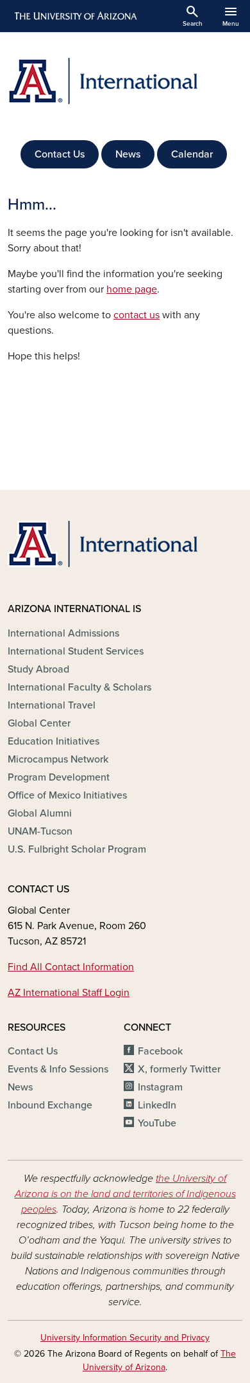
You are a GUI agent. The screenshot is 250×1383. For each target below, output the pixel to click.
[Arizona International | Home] (125, 81)
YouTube (157, 1123)
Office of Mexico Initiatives (67, 795)
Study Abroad (38, 669)
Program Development (59, 777)
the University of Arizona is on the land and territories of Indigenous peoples (125, 1194)
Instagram (160, 1087)
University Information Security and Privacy (125, 1337)
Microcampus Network (58, 759)
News (127, 154)
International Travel (52, 705)
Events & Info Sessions (58, 1069)
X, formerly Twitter (179, 1069)
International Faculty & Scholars (79, 687)
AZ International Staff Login (68, 992)
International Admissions (63, 633)
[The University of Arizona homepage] (74, 16)
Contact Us (60, 154)
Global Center (39, 723)
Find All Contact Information (71, 967)
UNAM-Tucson (40, 831)
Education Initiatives (53, 741)
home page (131, 289)
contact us (136, 315)
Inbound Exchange (50, 1105)
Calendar (192, 154)
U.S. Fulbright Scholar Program (77, 849)
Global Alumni (40, 813)
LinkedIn (157, 1105)
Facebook (160, 1051)
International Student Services (76, 651)
